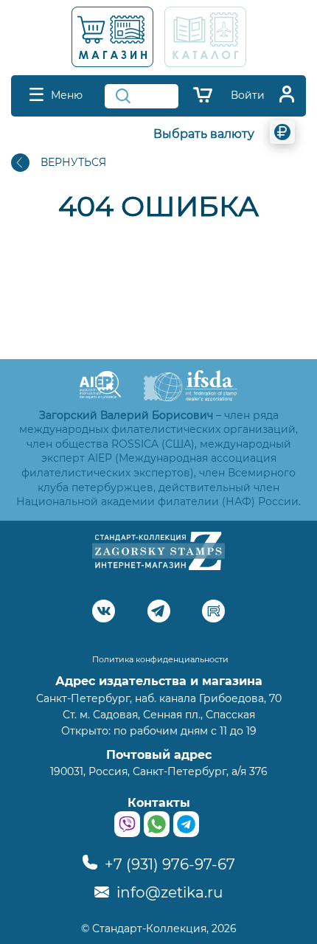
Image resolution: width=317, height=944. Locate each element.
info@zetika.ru (168, 892)
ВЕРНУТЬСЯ (73, 162)
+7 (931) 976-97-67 (168, 864)
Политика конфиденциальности (160, 659)
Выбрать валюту (203, 134)
